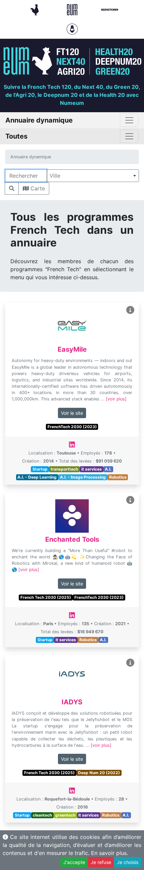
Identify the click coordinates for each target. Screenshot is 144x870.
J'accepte (74, 862)
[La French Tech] (35, 9)
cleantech (42, 815)
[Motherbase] (72, 28)
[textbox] (93, 176)
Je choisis (127, 862)
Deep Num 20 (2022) (99, 772)
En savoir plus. (109, 853)
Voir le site (72, 413)
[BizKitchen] (110, 9)
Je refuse (101, 862)
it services (91, 469)
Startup (40, 469)
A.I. (108, 469)
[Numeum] (73, 9)
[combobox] (93, 175)
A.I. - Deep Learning (37, 477)
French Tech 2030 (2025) (45, 597)
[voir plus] (116, 398)
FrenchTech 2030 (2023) (72, 426)
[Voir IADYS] (130, 663)
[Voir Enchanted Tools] (130, 500)
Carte (37, 188)
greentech (65, 815)
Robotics (118, 477)
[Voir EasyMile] (130, 310)
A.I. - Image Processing (83, 477)
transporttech (64, 469)
